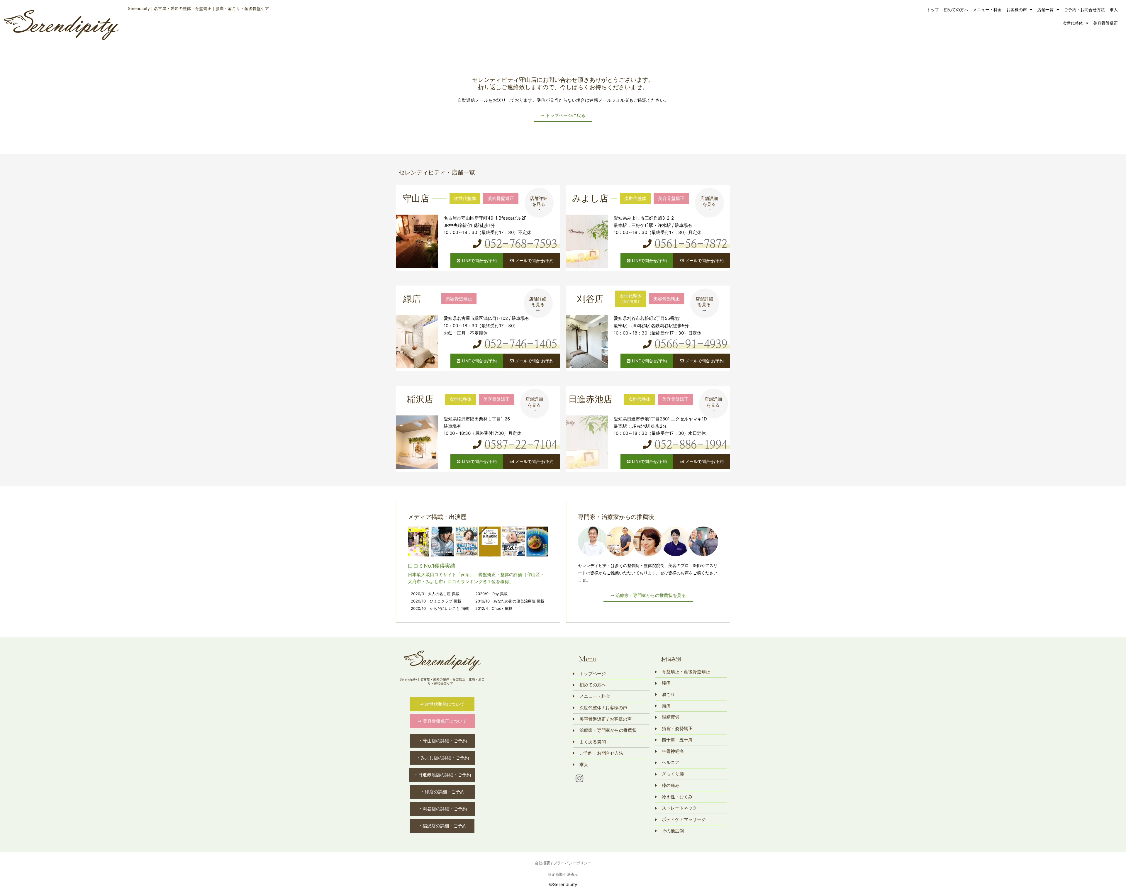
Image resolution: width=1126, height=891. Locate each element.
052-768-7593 (520, 244)
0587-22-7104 (520, 445)
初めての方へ (956, 9)
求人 (1114, 9)
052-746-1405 (520, 344)
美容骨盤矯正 (1105, 23)
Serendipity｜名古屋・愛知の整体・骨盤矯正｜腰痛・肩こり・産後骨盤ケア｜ (200, 8)
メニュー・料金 (987, 9)
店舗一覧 (1045, 9)
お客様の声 (1016, 9)
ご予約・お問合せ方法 (1084, 9)
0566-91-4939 (690, 344)
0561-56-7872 (690, 244)
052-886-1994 (690, 445)
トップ (933, 9)
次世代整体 (1072, 23)
